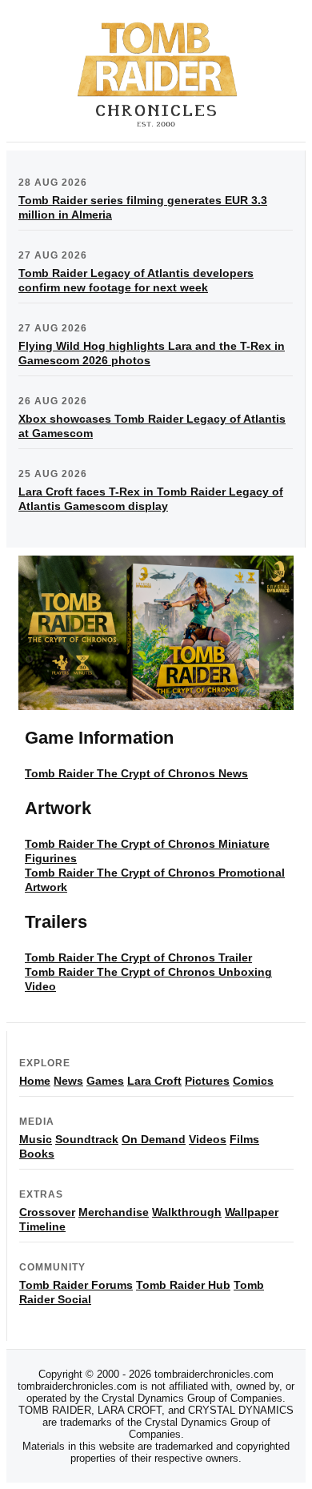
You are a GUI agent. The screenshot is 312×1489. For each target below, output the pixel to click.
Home (34, 1080)
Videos (207, 1139)
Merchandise (113, 1212)
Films (244, 1139)
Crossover (47, 1212)
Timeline (42, 1226)
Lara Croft (154, 1080)
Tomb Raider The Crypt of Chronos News (136, 773)
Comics (253, 1080)
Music (35, 1139)
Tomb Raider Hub (183, 1284)
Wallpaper (251, 1212)
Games (105, 1080)
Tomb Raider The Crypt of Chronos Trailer (138, 957)
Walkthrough (187, 1212)
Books (36, 1153)
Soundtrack (86, 1139)
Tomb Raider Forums (76, 1284)
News (68, 1080)
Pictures (207, 1080)
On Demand (154, 1139)
